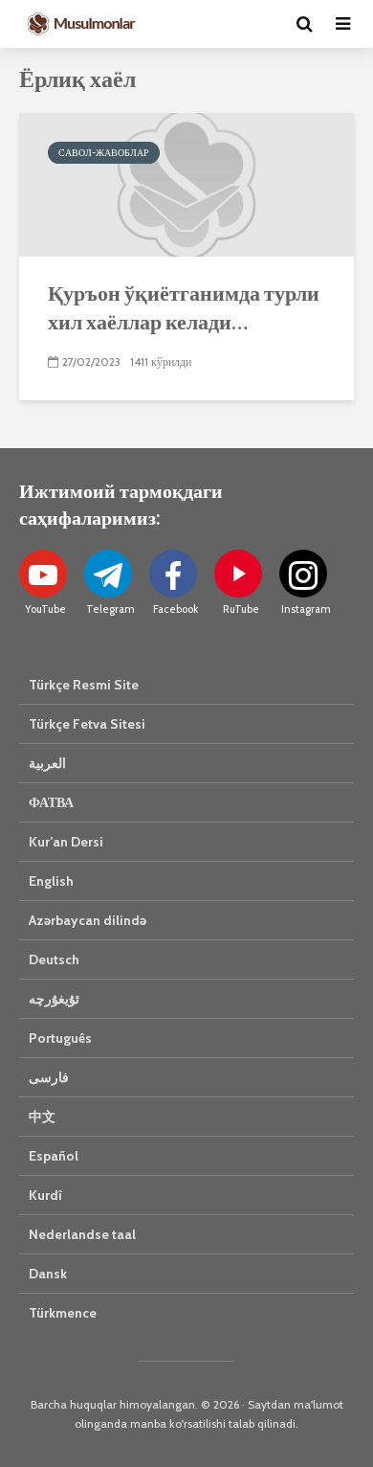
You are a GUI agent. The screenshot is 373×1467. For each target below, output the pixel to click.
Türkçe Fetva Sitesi (87, 724)
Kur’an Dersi (66, 841)
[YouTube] (43, 574)
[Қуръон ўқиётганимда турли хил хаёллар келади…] (186, 183)
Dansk (48, 1273)
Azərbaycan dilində (87, 920)
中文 (42, 1116)
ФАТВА (51, 802)
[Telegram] (108, 574)
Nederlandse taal (82, 1234)
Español (53, 1155)
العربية (47, 763)
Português (60, 1038)
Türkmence (63, 1312)
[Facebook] (173, 574)
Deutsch (54, 959)
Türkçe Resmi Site (84, 684)
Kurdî (45, 1195)
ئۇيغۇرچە (54, 998)
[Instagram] (303, 574)
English (51, 881)
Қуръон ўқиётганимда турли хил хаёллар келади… (183, 307)
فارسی (49, 1077)
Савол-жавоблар (103, 153)
